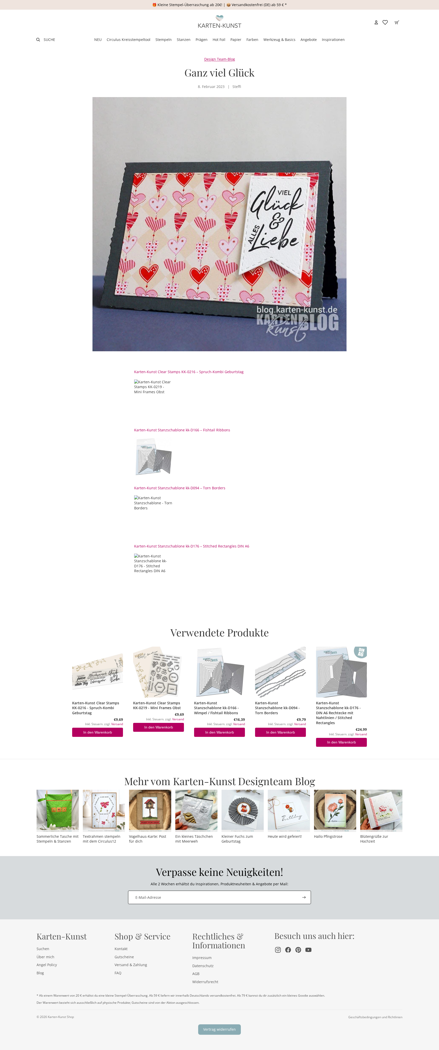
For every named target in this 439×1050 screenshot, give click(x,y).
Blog (40, 972)
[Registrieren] (304, 897)
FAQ (118, 972)
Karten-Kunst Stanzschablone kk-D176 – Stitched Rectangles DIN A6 (191, 546)
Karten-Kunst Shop (61, 1017)
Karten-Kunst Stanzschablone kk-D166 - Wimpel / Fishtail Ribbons (216, 708)
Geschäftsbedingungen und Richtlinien (375, 1017)
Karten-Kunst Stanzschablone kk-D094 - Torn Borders (277, 708)
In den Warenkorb (97, 732)
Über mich (45, 956)
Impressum (202, 957)
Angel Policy (47, 964)
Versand (117, 724)
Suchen (43, 948)
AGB (195, 973)
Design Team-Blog (219, 59)
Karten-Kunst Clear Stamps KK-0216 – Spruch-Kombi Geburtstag (189, 371)
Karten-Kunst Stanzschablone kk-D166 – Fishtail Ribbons (182, 430)
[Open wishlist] (385, 22)
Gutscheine (124, 956)
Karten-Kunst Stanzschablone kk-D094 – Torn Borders (179, 487)
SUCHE (49, 39)
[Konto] (376, 22)
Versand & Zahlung (131, 964)
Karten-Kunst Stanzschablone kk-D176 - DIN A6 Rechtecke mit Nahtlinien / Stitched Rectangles (338, 713)
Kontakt (121, 948)
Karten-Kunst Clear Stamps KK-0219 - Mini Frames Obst (157, 705)
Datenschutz (203, 965)
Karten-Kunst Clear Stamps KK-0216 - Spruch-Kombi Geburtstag (95, 708)
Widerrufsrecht (205, 981)
